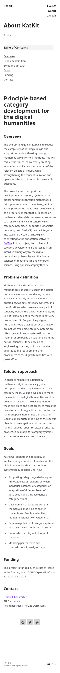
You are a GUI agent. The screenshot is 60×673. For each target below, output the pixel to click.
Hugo (16, 665)
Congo (24, 665)
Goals (7, 70)
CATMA (8, 243)
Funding (8, 75)
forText (7, 662)
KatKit (8, 6)
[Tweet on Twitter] (30, 622)
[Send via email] (37, 622)
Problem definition (15, 61)
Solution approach (14, 65)
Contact (8, 79)
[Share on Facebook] (23, 622)
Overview (9, 56)
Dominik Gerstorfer (15, 597)
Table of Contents (16, 47)
